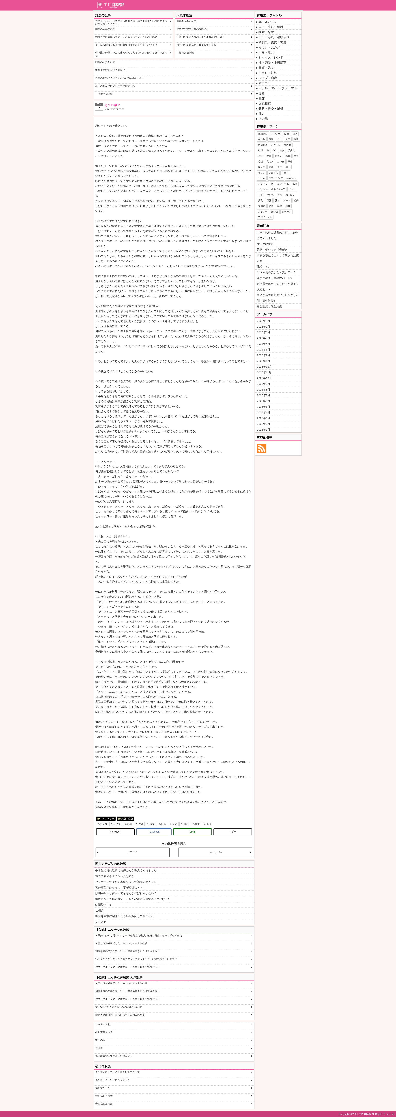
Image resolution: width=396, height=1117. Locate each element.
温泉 (288, 156)
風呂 (208, 824)
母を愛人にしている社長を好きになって (117, 1072)
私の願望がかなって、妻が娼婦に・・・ (120, 887)
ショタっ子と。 (104, 1024)
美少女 (291, 150)
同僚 (271, 167)
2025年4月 (263, 412)
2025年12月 (264, 366)
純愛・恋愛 (127, 818)
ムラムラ (262, 211)
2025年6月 (263, 401)
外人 (261, 113)
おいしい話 (215, 852)
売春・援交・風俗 (270, 108)
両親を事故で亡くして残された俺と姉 (278, 258)
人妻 (288, 139)
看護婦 (287, 144)
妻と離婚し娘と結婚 (269, 306)
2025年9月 (263, 383)
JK (268, 150)
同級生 (261, 167)
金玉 (260, 195)
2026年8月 (263, 320)
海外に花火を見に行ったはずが (114, 876)
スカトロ (275, 144)
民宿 (296, 156)
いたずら (273, 172)
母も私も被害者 (104, 1095)
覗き (295, 133)
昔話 (174, 824)
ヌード (286, 200)
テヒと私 (100, 921)
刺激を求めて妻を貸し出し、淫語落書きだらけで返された (127, 951)
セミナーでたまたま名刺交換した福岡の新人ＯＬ (126, 881)
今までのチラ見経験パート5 (274, 278)
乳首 (129, 824)
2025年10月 (264, 378)
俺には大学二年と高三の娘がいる (113, 1056)
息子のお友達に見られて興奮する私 (196, 44)
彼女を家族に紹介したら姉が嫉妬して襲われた (124, 916)
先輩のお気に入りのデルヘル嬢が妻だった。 (201, 37)
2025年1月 (263, 429)
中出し (285, 172)
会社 (260, 156)
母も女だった (102, 1088)
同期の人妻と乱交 (105, 29)
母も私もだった (104, 1103)
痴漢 (271, 139)
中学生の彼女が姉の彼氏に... (192, 29)
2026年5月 (263, 338)
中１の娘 (100, 1040)
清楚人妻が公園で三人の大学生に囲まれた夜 (120, 1014)
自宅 (186, 824)
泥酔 (261, 93)
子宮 (279, 195)
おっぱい (290, 195)
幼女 (282, 150)
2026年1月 (263, 361)
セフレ (261, 172)
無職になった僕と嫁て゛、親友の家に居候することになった (132, 899)
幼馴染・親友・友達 (272, 42)
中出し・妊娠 (267, 73)
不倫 (290, 161)
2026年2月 (263, 355)
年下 (288, 167)
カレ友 (280, 161)
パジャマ (262, 183)
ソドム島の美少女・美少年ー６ (276, 272)
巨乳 (269, 200)
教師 (260, 150)
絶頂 (271, 206)
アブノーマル (265, 217)
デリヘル (262, 189)
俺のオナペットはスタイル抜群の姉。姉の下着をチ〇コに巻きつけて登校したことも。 (131, 22)
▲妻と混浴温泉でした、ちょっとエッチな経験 (121, 943)
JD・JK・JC (267, 21)
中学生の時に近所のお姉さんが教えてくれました (126, 870)
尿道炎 (99, 1048)
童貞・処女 (266, 67)
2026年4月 (263, 343)
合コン (278, 156)
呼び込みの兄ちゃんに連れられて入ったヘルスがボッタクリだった (131, 54)
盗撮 (286, 133)
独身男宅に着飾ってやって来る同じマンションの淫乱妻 (126, 37)
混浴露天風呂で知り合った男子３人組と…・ (278, 286)
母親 (260, 161)
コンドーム (283, 183)
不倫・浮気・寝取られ (273, 37)
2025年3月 (263, 418)
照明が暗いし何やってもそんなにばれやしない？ (126, 893)
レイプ (117, 824)
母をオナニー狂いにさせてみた (112, 1080)
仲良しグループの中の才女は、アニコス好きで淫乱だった (127, 967)
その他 (263, 118)
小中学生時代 (278, 189)
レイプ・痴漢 (107, 818)
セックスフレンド (270, 57)
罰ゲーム (286, 211)
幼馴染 (99, 910)
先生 (279, 167)
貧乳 (260, 200)
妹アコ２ (132, 852)
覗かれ (261, 139)
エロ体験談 (365, 1114)
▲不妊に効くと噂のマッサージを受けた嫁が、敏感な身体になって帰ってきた (138, 935)
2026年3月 (263, 349)
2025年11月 (264, 372)
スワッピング (276, 178)
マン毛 (270, 195)
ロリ (279, 139)
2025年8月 (263, 389)
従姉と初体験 (185, 52)
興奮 (197, 824)
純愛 (288, 206)
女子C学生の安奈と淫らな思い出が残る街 (118, 1007)
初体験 (261, 206)
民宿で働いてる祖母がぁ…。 (275, 249)
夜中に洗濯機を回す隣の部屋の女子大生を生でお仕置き (126, 44)
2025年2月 (263, 423)
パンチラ (275, 133)
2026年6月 (263, 332)
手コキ (261, 178)
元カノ (270, 161)
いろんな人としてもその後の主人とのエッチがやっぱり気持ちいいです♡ (136, 959)
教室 (269, 156)
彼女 (152, 824)
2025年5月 (263, 406)
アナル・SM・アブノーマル (277, 88)
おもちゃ (291, 178)
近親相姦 (264, 103)
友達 (141, 824)
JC (274, 150)
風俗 (295, 183)
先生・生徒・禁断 (270, 27)
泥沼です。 (264, 266)
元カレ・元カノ (269, 47)
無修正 (274, 211)
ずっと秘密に (265, 244)
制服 (296, 139)
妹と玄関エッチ (104, 1032)
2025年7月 (263, 395)
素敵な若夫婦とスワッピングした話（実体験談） (278, 298)
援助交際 (262, 133)
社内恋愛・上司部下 (272, 62)
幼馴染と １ (103, 904)
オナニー (264, 83)
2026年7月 (263, 326)
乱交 (261, 98)
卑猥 (279, 206)
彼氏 (163, 824)
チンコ (103, 824)
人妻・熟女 (266, 52)
